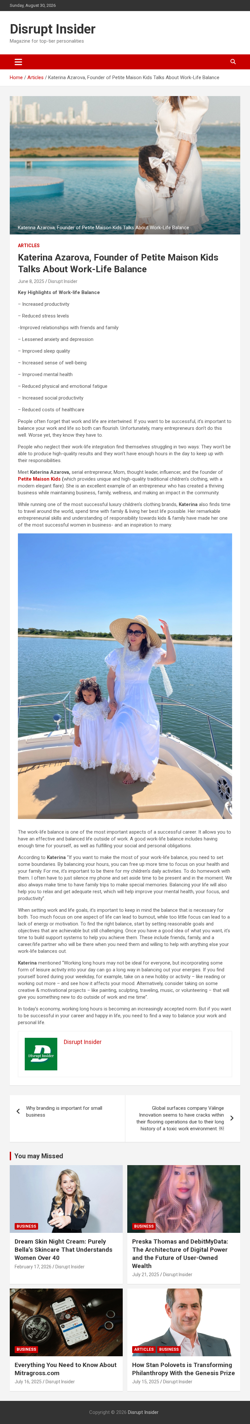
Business (26, 1226)
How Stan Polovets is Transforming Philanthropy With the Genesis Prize (183, 1369)
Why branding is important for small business (64, 1111)
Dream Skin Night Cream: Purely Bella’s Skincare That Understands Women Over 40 (63, 1249)
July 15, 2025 (145, 1381)
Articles (29, 245)
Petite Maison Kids (39, 479)
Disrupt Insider (53, 29)
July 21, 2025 (145, 1274)
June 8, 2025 (31, 281)
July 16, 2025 (28, 1381)
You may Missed (38, 1156)
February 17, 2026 (33, 1266)
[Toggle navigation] (18, 61)
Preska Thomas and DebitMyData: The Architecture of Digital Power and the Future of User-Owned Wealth (180, 1253)
